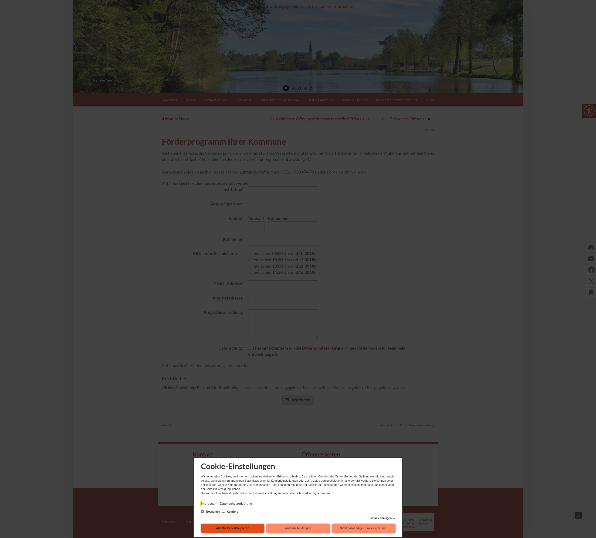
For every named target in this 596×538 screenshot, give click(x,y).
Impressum (209, 503)
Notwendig (213, 511)
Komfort (232, 511)
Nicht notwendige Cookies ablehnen (363, 528)
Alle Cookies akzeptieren (232, 528)
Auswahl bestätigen (298, 528)
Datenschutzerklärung (236, 503)
